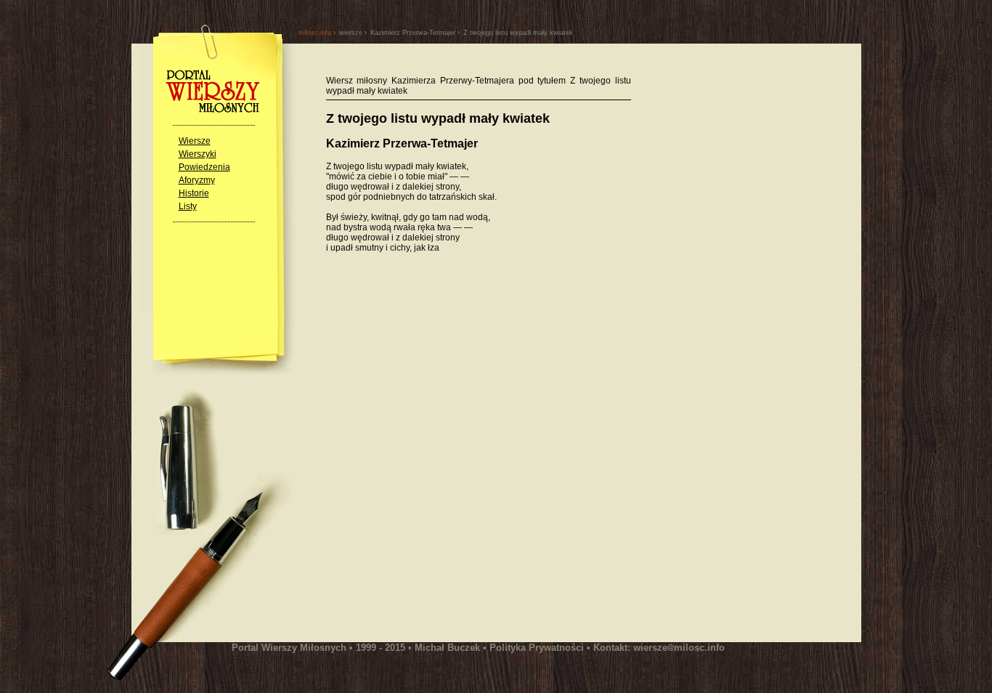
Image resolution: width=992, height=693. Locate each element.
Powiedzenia (204, 167)
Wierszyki (197, 154)
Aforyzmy (197, 180)
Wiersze (195, 141)
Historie (194, 193)
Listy (188, 206)
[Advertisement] (448, 409)
